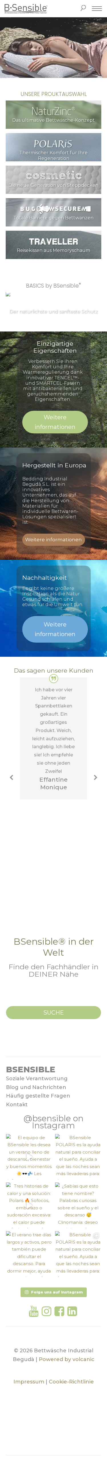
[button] (12, 777)
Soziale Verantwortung (37, 1078)
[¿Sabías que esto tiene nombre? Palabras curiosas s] (78, 1205)
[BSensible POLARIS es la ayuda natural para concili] (78, 1157)
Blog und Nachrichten (36, 1087)
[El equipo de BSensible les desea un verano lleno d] (29, 1157)
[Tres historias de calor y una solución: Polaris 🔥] (29, 1205)
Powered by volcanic (66, 1359)
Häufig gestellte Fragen (38, 1096)
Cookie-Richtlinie (71, 1382)
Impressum (28, 1382)
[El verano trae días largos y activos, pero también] (29, 1254)
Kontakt (17, 1104)
